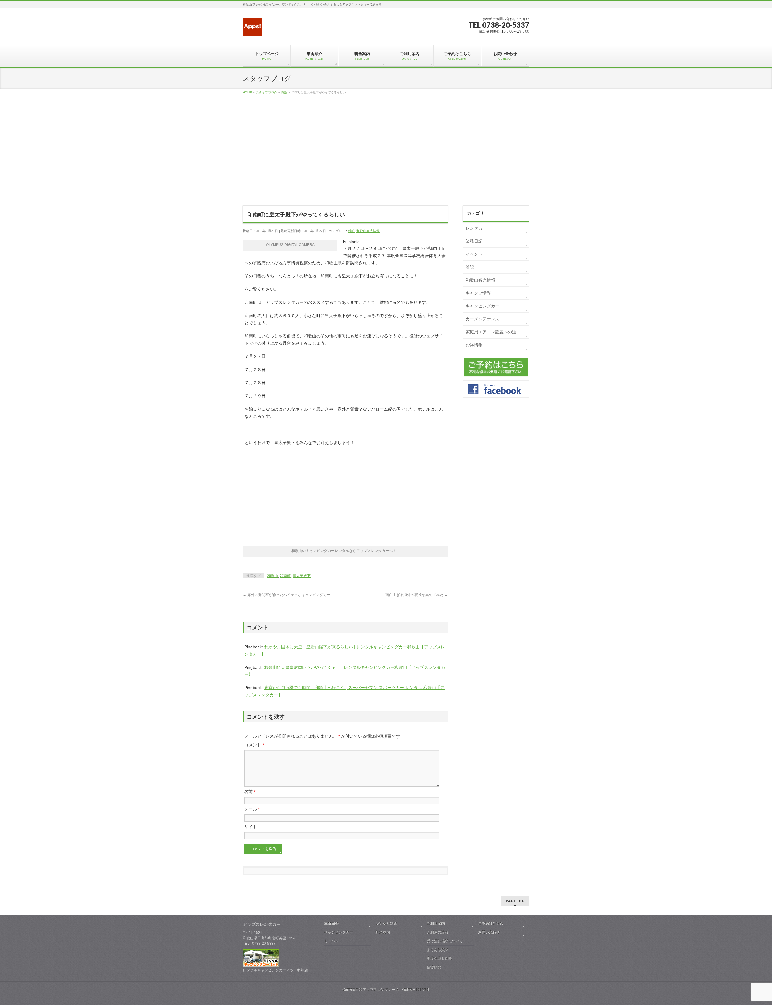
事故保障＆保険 (439, 958)
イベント (474, 254)
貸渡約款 (434, 967)
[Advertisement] (386, 157)
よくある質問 (437, 950)
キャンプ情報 (478, 293)
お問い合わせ (489, 932)
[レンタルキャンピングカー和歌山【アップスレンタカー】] (252, 29)
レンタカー (476, 228)
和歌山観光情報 (368, 231)
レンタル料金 (386, 924)
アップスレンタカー (379, 990)
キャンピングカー (482, 306)
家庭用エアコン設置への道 (491, 331)
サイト (250, 826)
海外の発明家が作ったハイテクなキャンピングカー (287, 595)
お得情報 (474, 344)
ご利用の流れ (437, 932)
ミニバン (331, 941)
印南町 (285, 576)
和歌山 (272, 576)
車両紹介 (331, 924)
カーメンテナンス (482, 319)
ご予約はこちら (490, 924)
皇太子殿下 (302, 576)
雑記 (351, 231)
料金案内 (382, 932)
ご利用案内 (436, 924)
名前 (249, 791)
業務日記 (474, 241)
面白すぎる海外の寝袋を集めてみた (416, 595)
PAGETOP (515, 901)
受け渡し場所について (445, 941)
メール (252, 809)
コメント (254, 744)
